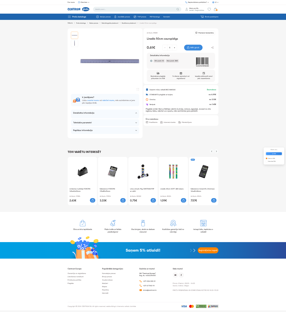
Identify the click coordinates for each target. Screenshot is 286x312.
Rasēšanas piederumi (129, 23)
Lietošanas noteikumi (76, 276)
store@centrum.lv (150, 290)
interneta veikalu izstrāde (126, 306)
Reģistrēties (199, 10)
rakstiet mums (108, 100)
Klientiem (84, 2)
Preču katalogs (79, 17)
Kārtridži (105, 293)
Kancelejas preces (109, 273)
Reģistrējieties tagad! (208, 250)
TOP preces (141, 17)
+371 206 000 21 (149, 281)
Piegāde (71, 283)
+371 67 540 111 (149, 286)
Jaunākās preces (123, 17)
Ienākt (191, 10)
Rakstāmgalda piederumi (110, 23)
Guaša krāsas (107, 280)
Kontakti (166, 17)
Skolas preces (93, 23)
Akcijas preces (105, 17)
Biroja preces (107, 276)
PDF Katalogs (155, 17)
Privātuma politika (74, 280)
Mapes (104, 286)
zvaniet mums (93, 100)
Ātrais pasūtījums (211, 17)
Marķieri (105, 283)
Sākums (70, 23)
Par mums (71, 2)
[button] (212, 151)
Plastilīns (105, 290)
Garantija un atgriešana (77, 273)
